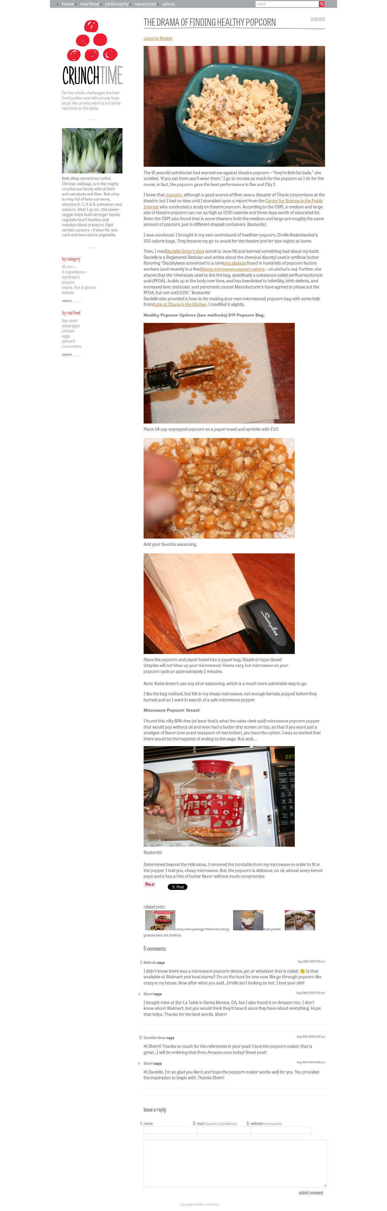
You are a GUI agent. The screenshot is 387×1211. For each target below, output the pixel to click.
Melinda (150, 962)
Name (148, 1123)
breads (68, 292)
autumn (68, 282)
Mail (217, 1123)
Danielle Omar (155, 1037)
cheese (68, 330)
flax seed (69, 320)
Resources (145, 3)
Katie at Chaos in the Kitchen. (180, 304)
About (168, 3)
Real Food (89, 3)
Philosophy (116, 3)
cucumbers (71, 346)
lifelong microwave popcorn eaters (232, 269)
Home (68, 3)
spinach (68, 341)
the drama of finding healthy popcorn (210, 21)
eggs (66, 336)
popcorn (174, 195)
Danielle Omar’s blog (185, 251)
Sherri (149, 994)
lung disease (234, 263)
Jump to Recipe (158, 38)
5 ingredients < (74, 272)
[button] (177, 887)
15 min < (69, 266)
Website (266, 1123)
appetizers (71, 277)
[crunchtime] (93, 86)
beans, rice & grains (79, 287)
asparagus (71, 325)
